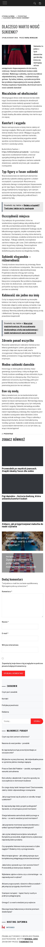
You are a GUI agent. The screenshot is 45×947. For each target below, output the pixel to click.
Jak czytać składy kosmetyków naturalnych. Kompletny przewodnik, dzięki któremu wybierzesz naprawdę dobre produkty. (22, 837)
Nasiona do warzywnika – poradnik (15, 743)
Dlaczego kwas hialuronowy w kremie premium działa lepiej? (20, 910)
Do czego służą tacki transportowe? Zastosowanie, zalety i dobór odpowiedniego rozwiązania (22, 788)
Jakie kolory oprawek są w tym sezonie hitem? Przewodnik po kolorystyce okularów (20, 866)
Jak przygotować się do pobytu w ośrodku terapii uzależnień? (21, 798)
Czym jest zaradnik (9, 692)
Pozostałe (8, 434)
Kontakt (5, 699)
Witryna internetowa (10, 645)
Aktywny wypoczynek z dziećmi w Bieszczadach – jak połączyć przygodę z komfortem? (22, 885)
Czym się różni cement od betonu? (15, 737)
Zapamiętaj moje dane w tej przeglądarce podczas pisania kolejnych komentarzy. (22, 664)
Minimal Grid (31, 939)
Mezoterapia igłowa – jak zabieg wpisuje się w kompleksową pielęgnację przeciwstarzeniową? (21, 857)
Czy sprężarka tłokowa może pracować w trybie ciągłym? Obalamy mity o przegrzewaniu (21, 847)
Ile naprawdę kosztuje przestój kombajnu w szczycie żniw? (19, 751)
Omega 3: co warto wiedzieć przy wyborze (18, 903)
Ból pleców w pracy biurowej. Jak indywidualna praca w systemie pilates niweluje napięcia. (22, 760)
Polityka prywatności (10, 705)
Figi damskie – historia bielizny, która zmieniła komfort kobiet (21, 497)
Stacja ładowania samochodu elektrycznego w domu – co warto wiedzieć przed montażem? (20, 816)
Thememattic (26, 942)
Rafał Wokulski (31, 38)
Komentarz (7, 592)
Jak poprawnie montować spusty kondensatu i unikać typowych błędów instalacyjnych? (20, 826)
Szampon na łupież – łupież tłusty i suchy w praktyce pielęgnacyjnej (19, 894)
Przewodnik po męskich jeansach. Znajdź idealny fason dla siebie (19, 469)
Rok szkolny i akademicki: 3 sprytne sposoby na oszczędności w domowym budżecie (21, 779)
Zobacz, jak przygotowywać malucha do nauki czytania (22, 525)
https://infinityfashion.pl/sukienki (15, 152)
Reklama (5, 712)
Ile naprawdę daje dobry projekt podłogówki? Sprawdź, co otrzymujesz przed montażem (19, 807)
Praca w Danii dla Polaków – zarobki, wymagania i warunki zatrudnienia (21, 770)
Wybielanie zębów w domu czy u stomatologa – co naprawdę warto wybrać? (22, 875)
